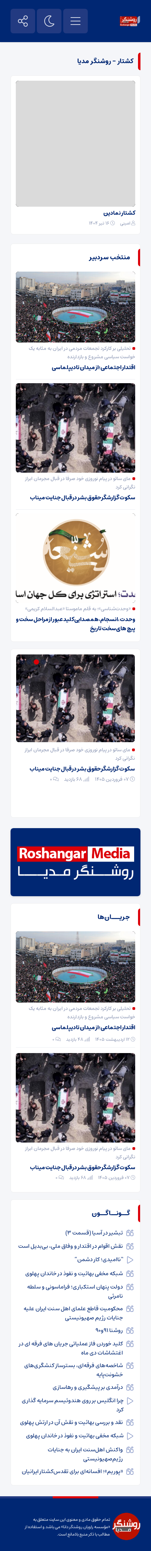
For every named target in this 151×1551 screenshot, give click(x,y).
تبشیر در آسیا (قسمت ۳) (94, 1233)
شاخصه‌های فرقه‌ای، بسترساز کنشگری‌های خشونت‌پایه (73, 1369)
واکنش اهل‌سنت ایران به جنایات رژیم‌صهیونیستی (85, 1454)
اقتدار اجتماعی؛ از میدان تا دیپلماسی (93, 367)
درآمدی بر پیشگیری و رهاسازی (88, 1387)
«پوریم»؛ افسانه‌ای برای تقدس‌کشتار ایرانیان (72, 1471)
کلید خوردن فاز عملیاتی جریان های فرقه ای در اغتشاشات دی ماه (71, 1348)
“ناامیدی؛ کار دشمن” (99, 1259)
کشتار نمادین (119, 213)
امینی (125, 223)
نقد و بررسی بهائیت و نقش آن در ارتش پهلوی (71, 1422)
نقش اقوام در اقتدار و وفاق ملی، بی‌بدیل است (70, 1246)
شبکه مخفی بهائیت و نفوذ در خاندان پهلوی (74, 1273)
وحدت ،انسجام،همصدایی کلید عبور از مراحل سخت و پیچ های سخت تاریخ (75, 624)
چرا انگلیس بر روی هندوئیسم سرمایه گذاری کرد (73, 1405)
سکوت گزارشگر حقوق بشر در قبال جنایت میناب (82, 497)
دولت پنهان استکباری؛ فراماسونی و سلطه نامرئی (75, 1291)
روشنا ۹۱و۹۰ (109, 1330)
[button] (44, 662)
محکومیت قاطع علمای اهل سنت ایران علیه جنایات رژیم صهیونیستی (73, 1313)
